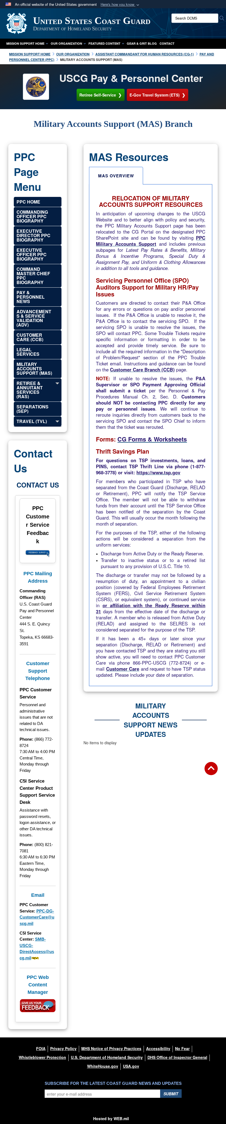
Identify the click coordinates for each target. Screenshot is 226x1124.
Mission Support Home (25, 43)
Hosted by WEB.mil (111, 1118)
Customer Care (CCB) (30, 337)
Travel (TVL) (32, 421)
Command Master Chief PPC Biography (33, 275)
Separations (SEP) (33, 408)
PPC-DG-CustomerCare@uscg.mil (37, 917)
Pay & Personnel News (31, 296)
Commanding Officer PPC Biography (32, 216)
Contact (167, 43)
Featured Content (104, 43)
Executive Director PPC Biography (33, 235)
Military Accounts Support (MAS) (34, 368)
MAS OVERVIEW (116, 176)
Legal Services (28, 351)
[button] (120, 4)
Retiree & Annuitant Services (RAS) (30, 390)
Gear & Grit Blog (142, 43)
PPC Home (28, 202)
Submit (170, 1093)
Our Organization (66, 43)
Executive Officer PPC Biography (32, 254)
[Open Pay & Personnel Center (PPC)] (36, 86)
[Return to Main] (211, 772)
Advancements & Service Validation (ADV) (34, 318)
